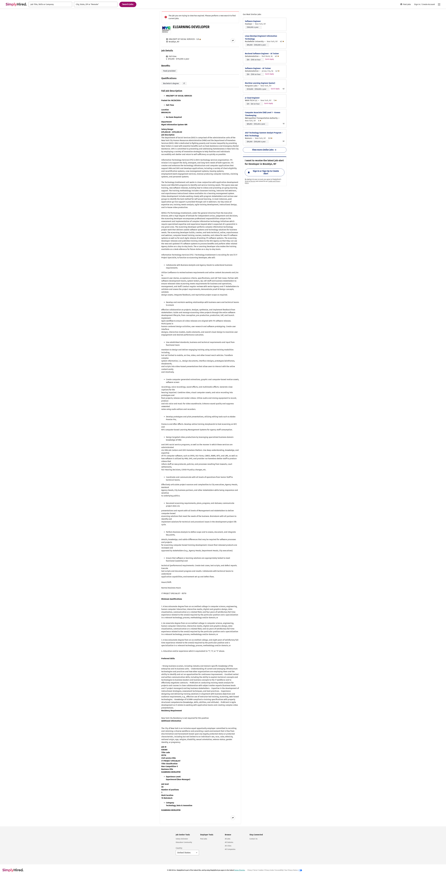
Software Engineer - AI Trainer (258, 68)
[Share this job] (233, 40)
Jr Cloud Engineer (252, 98)
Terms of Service (250, 181)
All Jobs (227, 839)
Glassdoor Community (184, 842)
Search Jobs (127, 4)
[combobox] (50, 4)
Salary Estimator (182, 839)
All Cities (228, 846)
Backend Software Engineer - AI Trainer (262, 53)
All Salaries (229, 842)
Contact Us (253, 839)
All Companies (230, 849)
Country (179, 848)
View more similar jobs (263, 149)
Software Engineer (253, 21)
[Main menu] (439, 4)
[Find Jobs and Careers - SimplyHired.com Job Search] (16, 4)
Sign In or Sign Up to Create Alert (266, 172)
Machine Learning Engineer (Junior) (260, 83)
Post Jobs (407, 4)
